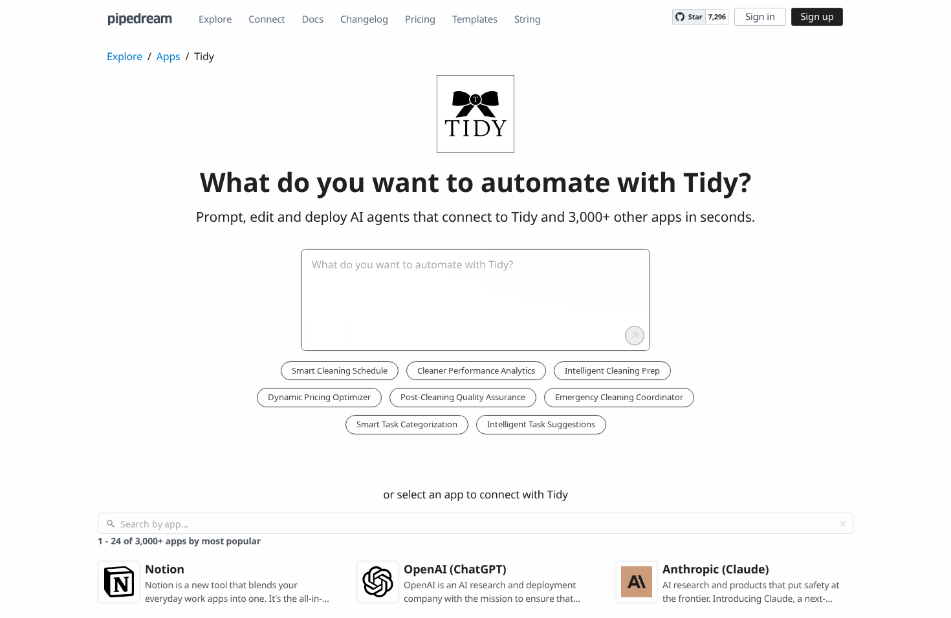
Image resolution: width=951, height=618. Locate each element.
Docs (312, 19)
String (527, 19)
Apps (168, 56)
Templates (474, 19)
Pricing (420, 19)
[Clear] (842, 523)
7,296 (717, 17)
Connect (266, 19)
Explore (215, 19)
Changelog (364, 19)
